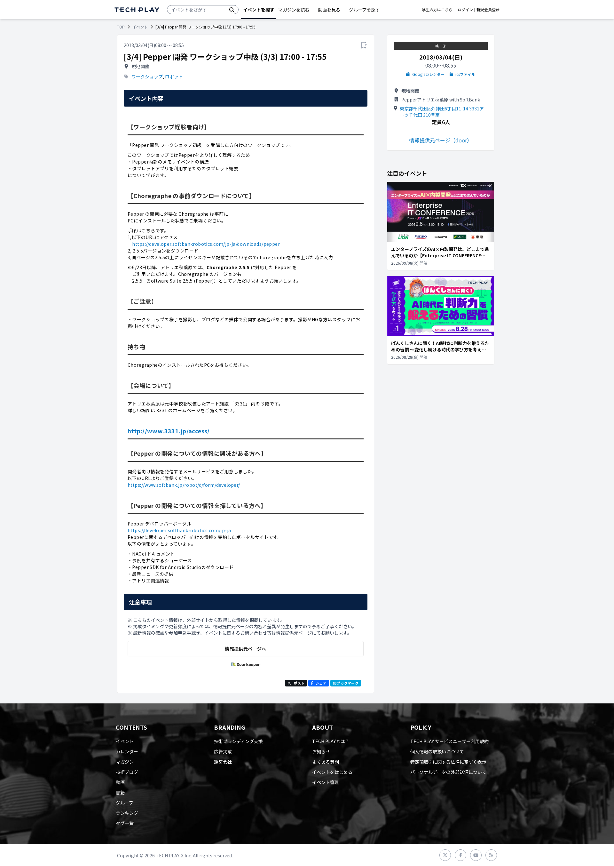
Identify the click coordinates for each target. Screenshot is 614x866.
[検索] (231, 9)
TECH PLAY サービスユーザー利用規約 (449, 741)
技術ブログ (127, 772)
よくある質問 (325, 761)
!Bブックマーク (345, 683)
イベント (140, 26)
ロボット (174, 76)
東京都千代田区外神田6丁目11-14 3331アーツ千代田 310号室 (442, 111)
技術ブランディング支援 (238, 741)
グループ (124, 802)
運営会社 (223, 761)
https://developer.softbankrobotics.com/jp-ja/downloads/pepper (206, 244)
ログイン (465, 9)
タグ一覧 (125, 823)
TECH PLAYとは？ (330, 741)
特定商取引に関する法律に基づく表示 (448, 761)
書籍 (120, 792)
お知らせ (321, 751)
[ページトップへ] (136, 9)
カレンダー (127, 751)
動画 (120, 782)
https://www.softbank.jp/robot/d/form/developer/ (184, 485)
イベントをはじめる (332, 772)
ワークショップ (147, 76)
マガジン (125, 761)
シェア (321, 683)
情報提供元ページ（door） (440, 140)
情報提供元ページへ (245, 648)
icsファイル (465, 74)
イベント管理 (325, 782)
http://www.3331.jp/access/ (169, 431)
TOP (121, 26)
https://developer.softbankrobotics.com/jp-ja (179, 530)
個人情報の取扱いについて (437, 751)
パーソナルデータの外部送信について (448, 772)
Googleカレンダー (428, 74)
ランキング (127, 813)
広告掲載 (223, 751)
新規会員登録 (488, 9)
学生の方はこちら (437, 9)
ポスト (299, 683)
